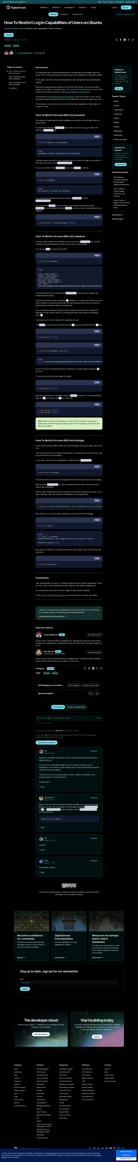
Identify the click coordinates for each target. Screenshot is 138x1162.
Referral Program (19, 1087)
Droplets (39, 1090)
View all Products (42, 1138)
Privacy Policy (18, 1100)
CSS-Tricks (63, 1075)
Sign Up (20, 958)
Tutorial (9, 35)
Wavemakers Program (66, 1087)
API (38, 1118)
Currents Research (65, 1081)
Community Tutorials (66, 1069)
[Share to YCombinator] (128, 40)
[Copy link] (133, 40)
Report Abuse (109, 1075)
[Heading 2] (55, 718)
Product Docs (77, 14)
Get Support (119, 2)
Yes (91, 693)
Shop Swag (63, 1118)
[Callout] (65, 718)
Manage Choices (126, 1158)
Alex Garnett (40, 53)
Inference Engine (42, 1078)
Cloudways (40, 1135)
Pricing (61, 1103)
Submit (25, 989)
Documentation (64, 1109)
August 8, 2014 (49, 753)
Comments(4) (58, 707)
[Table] (68, 718)
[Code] (70, 718)
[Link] (46, 718)
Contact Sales (130, 2)
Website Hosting (87, 1078)
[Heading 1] (53, 718)
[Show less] (98, 751)
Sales (106, 1072)
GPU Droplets (41, 1072)
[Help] (100, 718)
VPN (83, 1081)
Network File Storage (44, 1115)
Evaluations (40, 1084)
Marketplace (63, 1100)
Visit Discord (120, 164)
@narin (41, 804)
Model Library (41, 1087)
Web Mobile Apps (88, 1090)
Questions (64, 14)
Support (107, 1069)
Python (116, 118)
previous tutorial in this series (62, 97)
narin (45, 750)
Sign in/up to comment (46, 743)
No (97, 693)
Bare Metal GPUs (42, 1075)
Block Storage (41, 1112)
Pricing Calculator (65, 1106)
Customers (17, 1081)
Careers (111, 2)
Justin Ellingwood (24, 53)
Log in (114, 7)
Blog (99, 2)
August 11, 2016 (49, 863)
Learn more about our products (51, 616)
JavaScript (118, 114)
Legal (16, 1096)
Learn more (59, 958)
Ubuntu (116, 106)
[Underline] (42, 718)
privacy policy (51, 1153)
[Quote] (63, 718)
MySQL (116, 122)
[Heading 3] (57, 718)
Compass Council (65, 1090)
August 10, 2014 (49, 840)
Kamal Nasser (48, 797)
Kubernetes (118, 131)
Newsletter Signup (65, 1096)
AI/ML (116, 101)
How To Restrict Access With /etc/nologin (60, 440)
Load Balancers (42, 1103)
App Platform (41, 1100)
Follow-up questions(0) (76, 707)
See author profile (94, 635)
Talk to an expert (120, 139)
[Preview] (98, 718)
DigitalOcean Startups (66, 1084)
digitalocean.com (45, 760)
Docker (116, 127)
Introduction (42, 67)
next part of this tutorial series (52, 595)
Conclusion (13, 88)
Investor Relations (20, 1106)
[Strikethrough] (44, 718)
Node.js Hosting (87, 1087)
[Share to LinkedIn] (124, 40)
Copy (97, 136)
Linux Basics (118, 110)
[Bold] (38, 718)
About (16, 1069)
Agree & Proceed (126, 1151)
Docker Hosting (87, 1084)
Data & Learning (42, 1081)
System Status (109, 1078)
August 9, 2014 (49, 800)
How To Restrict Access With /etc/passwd (60, 114)
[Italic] (40, 718)
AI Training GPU (87, 1069)
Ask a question (74, 685)
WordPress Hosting (88, 1093)
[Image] (49, 718)
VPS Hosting (86, 1075)
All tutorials (118, 135)
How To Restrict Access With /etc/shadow (60, 236)
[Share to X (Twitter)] (116, 40)
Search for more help (90, 685)
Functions (40, 1096)
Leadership (18, 1072)
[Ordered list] (61, 718)
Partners (17, 1084)
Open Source (63, 1093)
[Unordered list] (59, 718)
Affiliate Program (19, 1090)
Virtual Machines (87, 1096)
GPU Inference (87, 1072)
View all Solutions (88, 1100)
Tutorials (53, 14)
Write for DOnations (65, 1078)
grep (86, 128)
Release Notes (64, 1112)
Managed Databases (44, 1106)
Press (16, 1093)
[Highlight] (51, 718)
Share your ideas (110, 1081)
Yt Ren (46, 860)
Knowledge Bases (43, 1069)
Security (15, 28)
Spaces (39, 1109)
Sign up (125, 7)
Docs (104, 2)
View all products (40, 1034)
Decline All (126, 1155)
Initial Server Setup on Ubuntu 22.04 (75, 92)
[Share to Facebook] (120, 40)
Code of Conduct (65, 1115)
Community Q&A (64, 1072)
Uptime (39, 1121)
